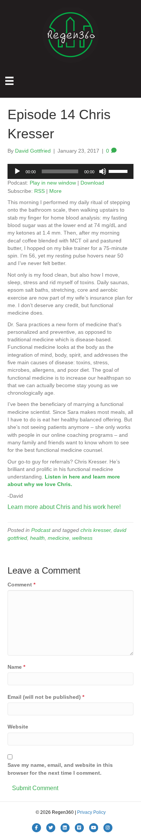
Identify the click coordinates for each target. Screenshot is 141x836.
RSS (39, 191)
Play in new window (53, 183)
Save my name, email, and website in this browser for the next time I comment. (60, 768)
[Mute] (102, 171)
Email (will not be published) (46, 697)
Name (16, 667)
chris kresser (95, 530)
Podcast (40, 530)
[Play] (17, 171)
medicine (58, 538)
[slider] (119, 170)
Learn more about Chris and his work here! (64, 507)
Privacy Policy (91, 812)
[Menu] (9, 80)
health (37, 538)
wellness (82, 538)
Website (18, 727)
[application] (70, 171)
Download (92, 183)
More (55, 191)
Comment (21, 585)
